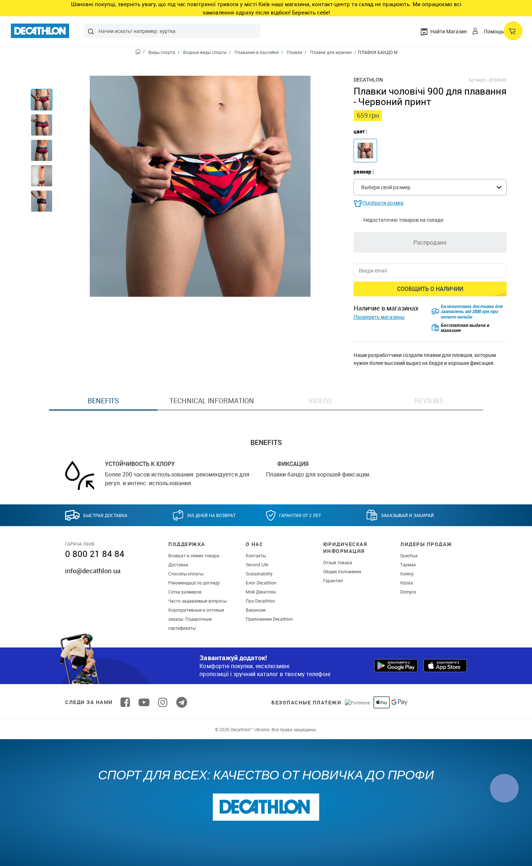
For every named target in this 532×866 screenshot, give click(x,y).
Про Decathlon (260, 601)
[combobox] (172, 31)
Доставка (178, 564)
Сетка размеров (185, 592)
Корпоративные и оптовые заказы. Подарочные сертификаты (196, 619)
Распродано (430, 242)
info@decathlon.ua (93, 570)
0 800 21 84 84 (94, 553)
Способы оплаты (185, 573)
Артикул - (478, 80)
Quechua (409, 555)
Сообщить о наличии (430, 289)
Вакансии (256, 610)
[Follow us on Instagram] (163, 702)
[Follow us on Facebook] (125, 702)
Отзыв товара (337, 562)
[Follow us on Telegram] (181, 702)
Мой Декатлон (261, 592)
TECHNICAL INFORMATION (211, 400)
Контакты (256, 555)
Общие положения (342, 571)
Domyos (408, 592)
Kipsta (406, 583)
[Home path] (140, 52)
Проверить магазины (379, 316)
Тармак (408, 564)
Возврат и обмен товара (193, 555)
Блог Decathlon (261, 583)
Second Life (257, 564)
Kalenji (407, 573)
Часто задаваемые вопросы (197, 601)
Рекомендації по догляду (194, 583)
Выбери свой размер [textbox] (385, 187)
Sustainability (259, 573)
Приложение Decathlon (269, 619)
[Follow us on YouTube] (144, 702)
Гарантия (333, 580)
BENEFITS (103, 400)
